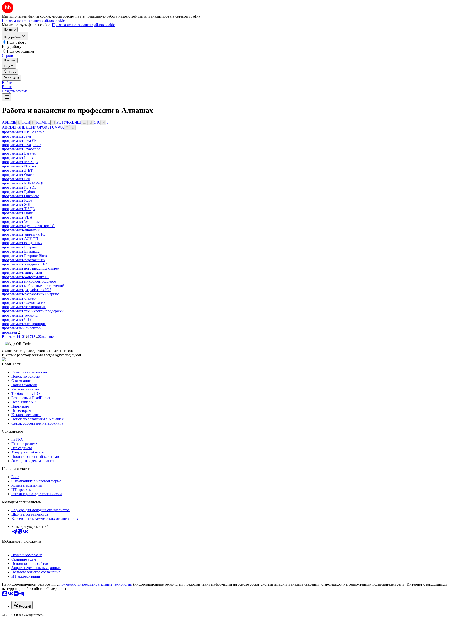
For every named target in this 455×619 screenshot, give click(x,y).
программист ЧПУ (17, 320)
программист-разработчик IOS (26, 290)
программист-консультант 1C (25, 277)
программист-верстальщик (23, 260)
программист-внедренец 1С (24, 264)
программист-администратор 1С (28, 226)
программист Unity (17, 213)
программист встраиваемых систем (30, 268)
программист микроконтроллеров (29, 281)
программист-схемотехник (23, 303)
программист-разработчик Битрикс (30, 294)
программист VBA (17, 217)
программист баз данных (22, 243)
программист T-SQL (18, 209)
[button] (7, 83)
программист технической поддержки (33, 311)
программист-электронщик (24, 324)
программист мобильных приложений (33, 285)
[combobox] (22, 605)
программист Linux (17, 158)
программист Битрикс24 (21, 251)
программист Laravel (19, 153)
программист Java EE (19, 141)
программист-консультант (23, 273)
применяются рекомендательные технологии (95, 584)
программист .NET (17, 170)
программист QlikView (20, 196)
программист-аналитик (21, 230)
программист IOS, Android (23, 132)
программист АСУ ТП (20, 239)
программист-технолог (20, 315)
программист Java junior (21, 145)
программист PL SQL (19, 187)
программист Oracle (18, 175)
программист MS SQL (20, 162)
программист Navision (20, 166)
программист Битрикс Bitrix (24, 256)
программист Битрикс (20, 247)
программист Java (16, 136)
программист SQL (17, 204)
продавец (9, 332)
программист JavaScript (21, 149)
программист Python (18, 192)
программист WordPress (21, 222)
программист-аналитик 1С (23, 234)
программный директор (21, 328)
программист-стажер (19, 298)
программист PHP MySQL (23, 183)
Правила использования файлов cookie (83, 25)
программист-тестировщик (24, 307)
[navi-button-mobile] (6, 97)
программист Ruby (17, 200)
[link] (10, 72)
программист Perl (16, 179)
